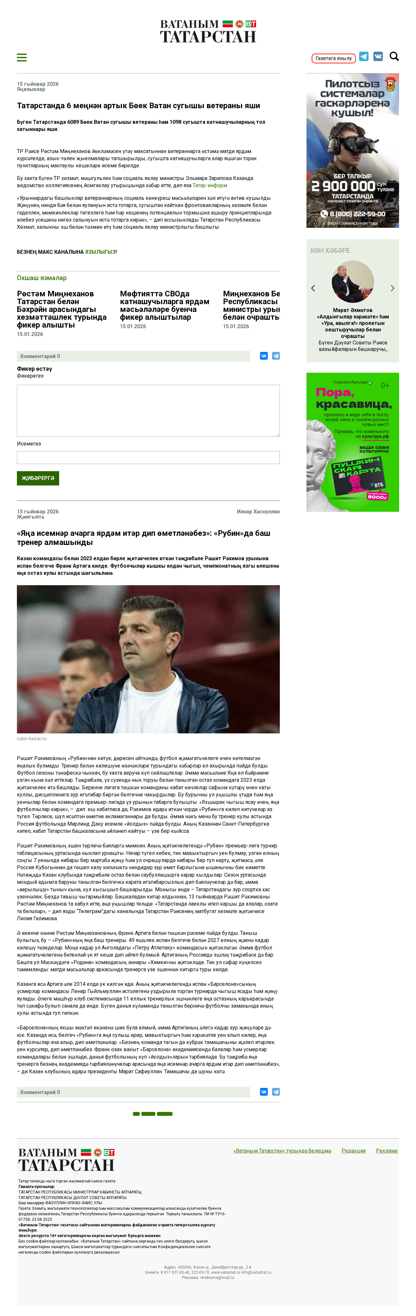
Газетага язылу (334, 58)
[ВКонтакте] (264, 356)
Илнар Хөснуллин (258, 512)
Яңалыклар (31, 89)
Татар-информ (210, 185)
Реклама (386, 1151)
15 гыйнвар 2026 (37, 84)
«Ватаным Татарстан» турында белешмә (282, 1151)
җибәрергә (38, 478)
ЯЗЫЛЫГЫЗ (100, 252)
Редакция (354, 1151)
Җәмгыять (31, 517)
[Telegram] (276, 356)
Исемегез (29, 444)
